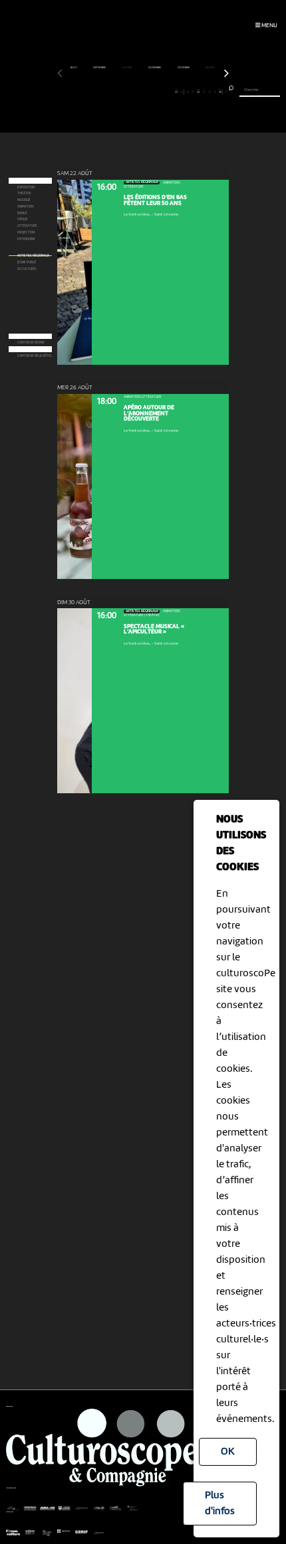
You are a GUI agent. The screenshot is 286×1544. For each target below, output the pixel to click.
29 (215, 92)
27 (204, 92)
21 (171, 92)
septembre (99, 67)
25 (193, 92)
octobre (127, 67)
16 (143, 92)
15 (137, 92)
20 (165, 92)
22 (176, 92)
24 (187, 92)
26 (198, 92)
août (74, 67)
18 (154, 92)
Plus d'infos (220, 1503)
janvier (210, 67)
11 (115, 92)
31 (226, 92)
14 (132, 92)
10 (110, 92)
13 (127, 92)
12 (121, 92)
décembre (184, 67)
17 (149, 92)
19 (159, 92)
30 (220, 92)
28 (209, 92)
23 (181, 92)
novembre (155, 67)
